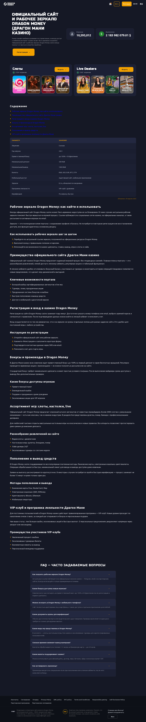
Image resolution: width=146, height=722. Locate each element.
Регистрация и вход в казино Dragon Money (31, 119)
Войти (117, 4)
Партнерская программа (20, 703)
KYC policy (68, 699)
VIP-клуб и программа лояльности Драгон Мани (33, 134)
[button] (73, 574)
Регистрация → (23, 52)
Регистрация (127, 4)
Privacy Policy (46, 699)
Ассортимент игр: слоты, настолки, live (29, 126)
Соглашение (25, 699)
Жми (112, 716)
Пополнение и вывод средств (25, 130)
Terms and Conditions (82, 699)
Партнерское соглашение (42, 703)
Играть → (62, 69)
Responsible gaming (99, 699)
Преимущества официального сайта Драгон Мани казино (37, 115)
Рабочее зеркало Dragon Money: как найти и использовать (37, 111)
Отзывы (35, 699)
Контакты (14, 699)
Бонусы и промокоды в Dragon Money (28, 123)
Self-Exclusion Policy (117, 699)
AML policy (58, 699)
